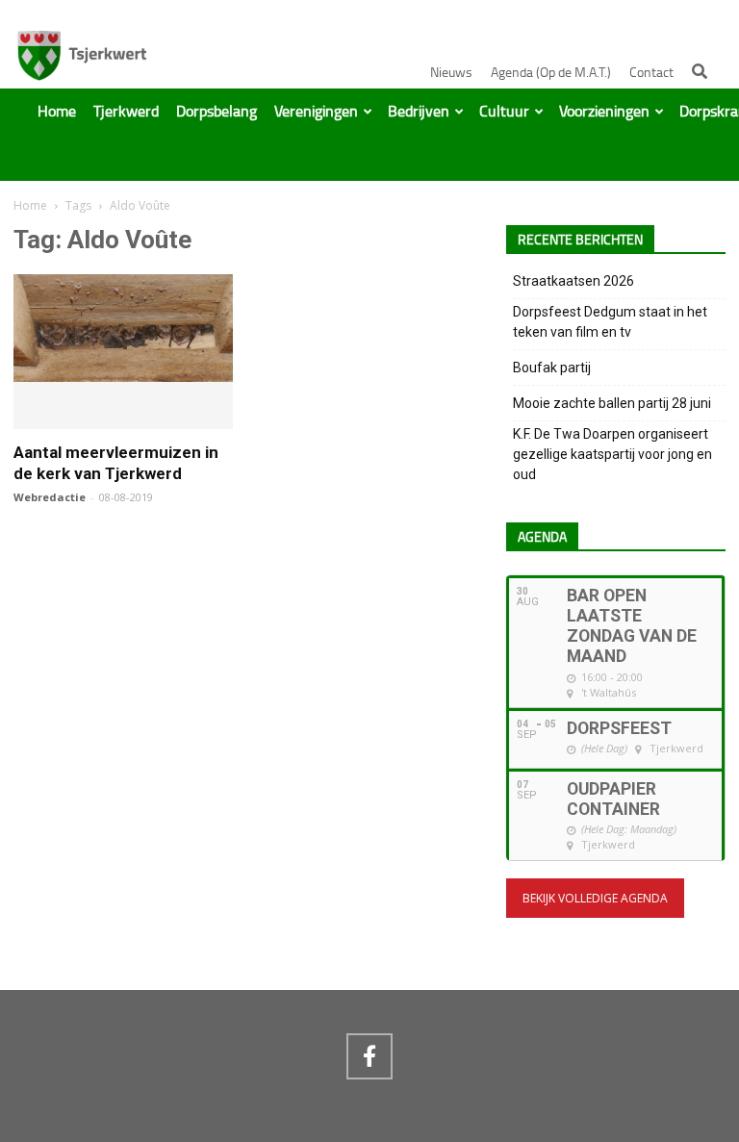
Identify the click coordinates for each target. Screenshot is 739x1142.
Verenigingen (316, 111)
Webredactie (49, 497)
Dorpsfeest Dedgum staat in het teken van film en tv (610, 322)
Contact (651, 73)
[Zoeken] (699, 71)
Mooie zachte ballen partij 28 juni (612, 403)
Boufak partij (552, 367)
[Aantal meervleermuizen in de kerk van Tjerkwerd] (123, 373)
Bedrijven (418, 111)
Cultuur (504, 111)
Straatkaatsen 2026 (573, 281)
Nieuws (451, 73)
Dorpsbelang (216, 111)
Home (57, 111)
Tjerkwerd (126, 111)
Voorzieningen (604, 111)
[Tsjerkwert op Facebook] (369, 1056)
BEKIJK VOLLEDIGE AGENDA (595, 898)
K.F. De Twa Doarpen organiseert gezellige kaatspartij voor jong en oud (612, 454)
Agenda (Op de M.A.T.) (551, 73)
